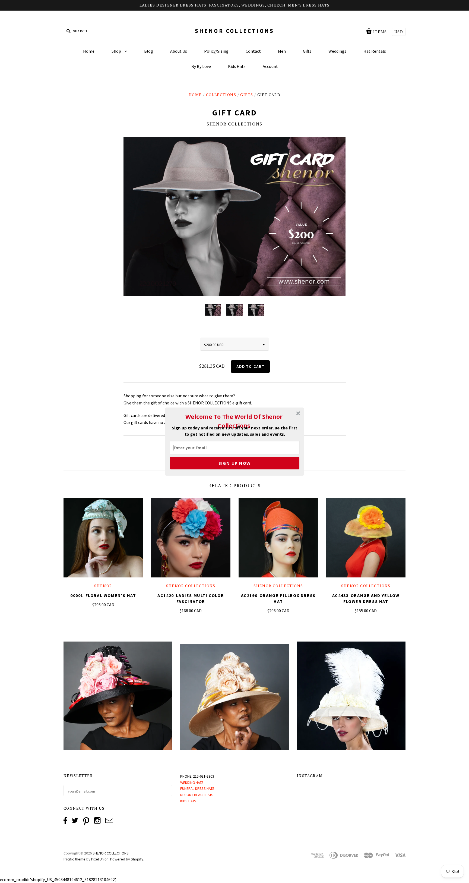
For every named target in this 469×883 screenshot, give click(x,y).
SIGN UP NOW (234, 463)
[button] (234, 421)
